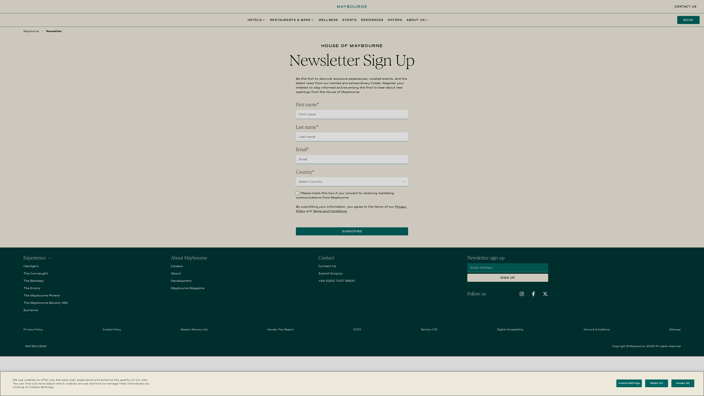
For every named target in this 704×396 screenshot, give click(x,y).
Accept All (683, 383)
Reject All (656, 383)
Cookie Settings (629, 383)
